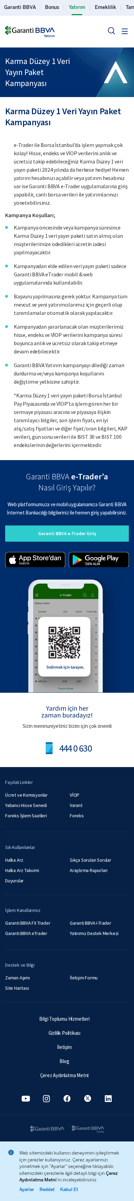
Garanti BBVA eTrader (26, 933)
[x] (87, 1098)
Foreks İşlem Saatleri (26, 815)
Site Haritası (17, 988)
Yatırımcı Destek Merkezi (94, 933)
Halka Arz (14, 860)
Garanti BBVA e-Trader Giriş (67, 533)
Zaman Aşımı (17, 978)
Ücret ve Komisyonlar (26, 795)
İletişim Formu (84, 978)
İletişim (64, 1047)
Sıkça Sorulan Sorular (90, 860)
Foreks (77, 815)
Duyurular (14, 881)
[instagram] (46, 1098)
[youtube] (26, 1098)
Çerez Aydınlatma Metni (64, 1075)
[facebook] (67, 1098)
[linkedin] (108, 1098)
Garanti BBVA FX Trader (28, 923)
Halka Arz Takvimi (22, 870)
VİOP (74, 795)
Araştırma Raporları (89, 870)
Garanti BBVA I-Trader (90, 923)
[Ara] (111, 30)
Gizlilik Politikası (64, 1033)
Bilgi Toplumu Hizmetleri (64, 1019)
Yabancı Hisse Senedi (26, 805)
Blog (64, 1061)
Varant (76, 805)
